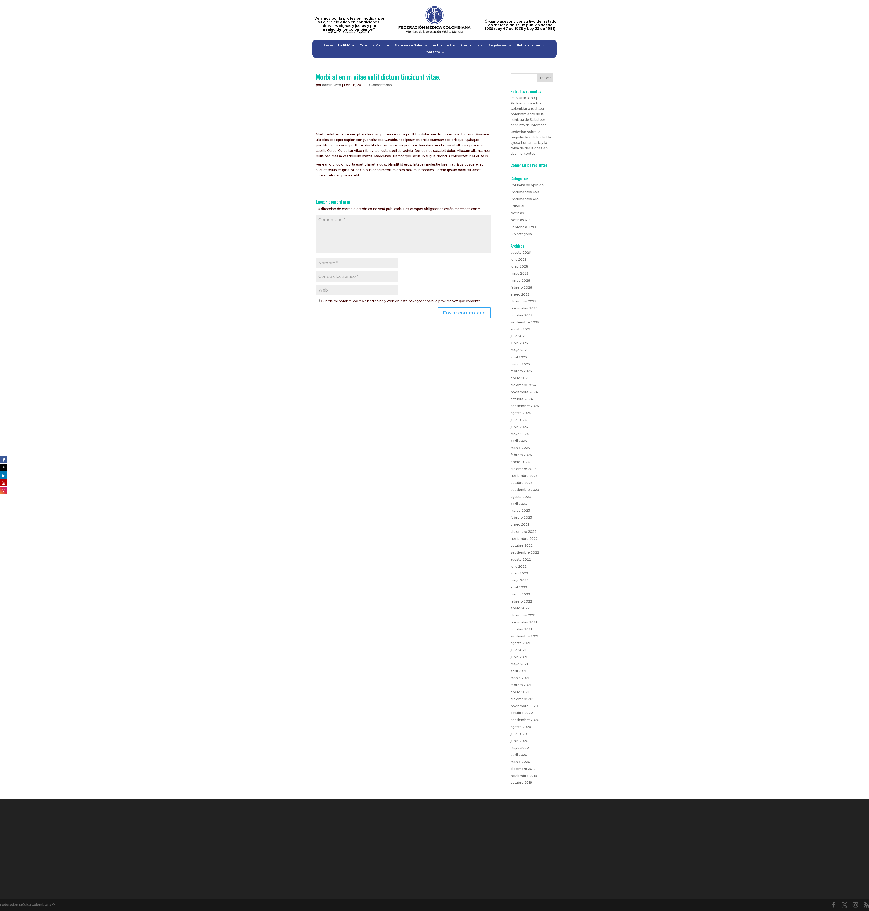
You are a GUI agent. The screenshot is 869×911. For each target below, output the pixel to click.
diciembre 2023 (523, 469)
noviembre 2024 (524, 392)
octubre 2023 (522, 483)
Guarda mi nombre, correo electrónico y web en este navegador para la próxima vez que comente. (401, 301)
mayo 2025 (519, 350)
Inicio (328, 45)
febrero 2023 (521, 518)
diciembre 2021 (523, 615)
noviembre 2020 (524, 706)
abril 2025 (519, 357)
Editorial (517, 206)
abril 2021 (518, 671)
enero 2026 (520, 294)
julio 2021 (518, 650)
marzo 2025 (520, 364)
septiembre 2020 (525, 720)
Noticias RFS (521, 220)
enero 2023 (520, 525)
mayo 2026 (520, 273)
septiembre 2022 (525, 552)
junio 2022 (519, 573)
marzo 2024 (520, 448)
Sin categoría (521, 234)
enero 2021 (520, 692)
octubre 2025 (521, 315)
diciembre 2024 (523, 385)
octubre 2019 (521, 783)
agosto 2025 (521, 329)
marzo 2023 (520, 511)
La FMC (344, 45)
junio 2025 (519, 343)
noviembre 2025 (524, 308)
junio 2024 (519, 427)
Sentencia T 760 (524, 227)
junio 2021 (519, 657)
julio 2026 (519, 260)
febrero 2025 (521, 371)
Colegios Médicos (375, 45)
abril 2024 (519, 441)
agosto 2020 (521, 727)
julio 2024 (519, 420)
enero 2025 (520, 378)
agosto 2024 (521, 413)
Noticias (517, 213)
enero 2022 (520, 608)
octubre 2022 (522, 545)
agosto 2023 (521, 497)
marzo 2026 (520, 280)
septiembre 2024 (525, 406)
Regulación (497, 45)
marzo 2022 (520, 594)
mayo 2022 (520, 580)
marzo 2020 (520, 762)
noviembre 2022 (524, 539)
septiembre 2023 (525, 490)
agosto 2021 (520, 643)
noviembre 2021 (524, 622)
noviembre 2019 (524, 776)
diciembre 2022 (523, 532)
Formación (470, 45)
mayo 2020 (520, 748)
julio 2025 (518, 336)
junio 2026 (519, 266)
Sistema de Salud (409, 45)
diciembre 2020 (524, 699)
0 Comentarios (380, 85)
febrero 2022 (521, 601)
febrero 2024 (521, 455)
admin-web (331, 85)
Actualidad (442, 45)
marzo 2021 (520, 678)
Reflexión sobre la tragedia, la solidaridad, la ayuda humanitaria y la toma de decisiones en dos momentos (531, 142)
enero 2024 (520, 462)
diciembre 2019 (523, 769)
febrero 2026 (521, 287)
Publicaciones (529, 45)
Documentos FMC (525, 192)
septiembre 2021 (524, 636)
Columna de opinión (527, 185)
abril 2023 (519, 504)
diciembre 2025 (523, 301)
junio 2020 (519, 741)
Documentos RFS (525, 199)
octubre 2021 (521, 629)
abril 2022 (519, 587)
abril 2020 (519, 755)
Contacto (432, 52)
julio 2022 (519, 566)
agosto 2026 (521, 253)
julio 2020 (519, 734)
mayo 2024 (520, 434)
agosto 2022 (521, 559)
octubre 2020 (522, 713)
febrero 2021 (521, 685)
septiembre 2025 (525, 322)
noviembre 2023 (524, 476)
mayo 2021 (519, 664)
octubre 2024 (522, 399)
